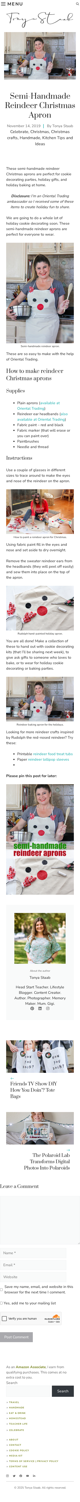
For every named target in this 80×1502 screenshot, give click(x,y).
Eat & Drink (17, 1413)
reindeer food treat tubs (53, 754)
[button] (77, 4)
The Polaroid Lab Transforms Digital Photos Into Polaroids (47, 1161)
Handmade (30, 138)
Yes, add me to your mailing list (29, 1303)
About (13, 1439)
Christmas (39, 131)
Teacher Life (18, 1423)
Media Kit (16, 1455)
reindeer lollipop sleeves (48, 759)
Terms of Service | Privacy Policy (33, 1461)
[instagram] (7, 1476)
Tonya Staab (62, 125)
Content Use (18, 1466)
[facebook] (20, 1476)
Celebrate (19, 131)
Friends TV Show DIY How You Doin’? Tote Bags (33, 1090)
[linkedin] (34, 1476)
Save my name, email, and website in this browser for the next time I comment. (39, 1289)
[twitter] (14, 1476)
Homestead (17, 1418)
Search (11, 1382)
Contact (15, 1445)
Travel (14, 1402)
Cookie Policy (19, 1450)
